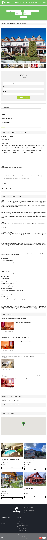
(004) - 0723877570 (42, 2)
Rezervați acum (24, 97)
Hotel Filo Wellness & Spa (11, 459)
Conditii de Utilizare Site (21, 523)
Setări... (2, 537)
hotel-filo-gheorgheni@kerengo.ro (8, 138)
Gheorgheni (18, 23)
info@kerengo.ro (33, 2)
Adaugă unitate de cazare (22, 522)
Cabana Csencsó (30, 461)
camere (3, 114)
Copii (4, 91)
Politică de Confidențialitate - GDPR (22, 526)
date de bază (5, 107)
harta (3, 126)
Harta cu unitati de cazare (6, 520)
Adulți (4, 86)
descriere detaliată (7, 111)
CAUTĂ (23, 17)
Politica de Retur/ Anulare (22, 530)
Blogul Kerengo (4, 522)
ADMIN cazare (19, 520)
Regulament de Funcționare (22, 528)
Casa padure (28, 488)
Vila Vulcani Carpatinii (9, 490)
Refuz (40, 537)
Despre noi (3, 523)
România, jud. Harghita (10, 23)
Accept (44, 537)
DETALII (12, 467)
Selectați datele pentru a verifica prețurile (23, 322)
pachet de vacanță (6, 118)
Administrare (18, 2)
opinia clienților (6, 122)
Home (3, 23)
